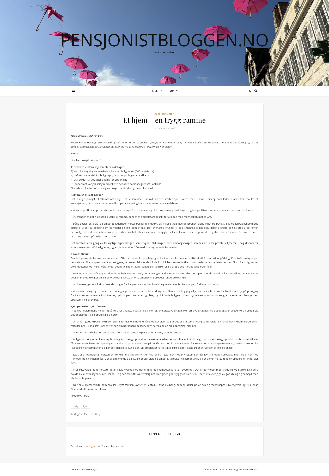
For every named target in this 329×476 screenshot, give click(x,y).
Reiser (155, 90)
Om (172, 90)
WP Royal (92, 469)
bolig (75, 406)
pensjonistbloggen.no (164, 39)
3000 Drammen (164, 113)
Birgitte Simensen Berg (87, 414)
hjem (85, 406)
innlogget (91, 446)
